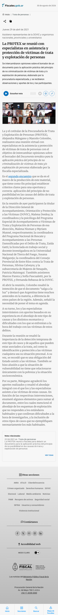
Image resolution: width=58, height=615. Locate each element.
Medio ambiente (33, 494)
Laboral (21, 494)
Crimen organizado (15, 488)
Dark (37, 553)
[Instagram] (34, 533)
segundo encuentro (20, 176)
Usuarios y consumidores (33, 505)
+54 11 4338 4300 (29, 593)
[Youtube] (29, 533)
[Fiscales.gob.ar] (20, 6)
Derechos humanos (34, 488)
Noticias (46, 494)
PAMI (10, 499)
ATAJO (23, 483)
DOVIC (48, 488)
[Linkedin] (40, 533)
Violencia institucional (29, 511)
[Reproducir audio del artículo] (6, 93)
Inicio (7, 14)
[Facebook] (17, 533)
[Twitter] (23, 533)
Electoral (12, 494)
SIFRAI (17, 505)
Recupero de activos (24, 499)
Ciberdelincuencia (36, 483)
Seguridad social (42, 499)
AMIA (16, 483)
